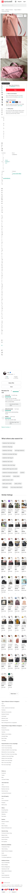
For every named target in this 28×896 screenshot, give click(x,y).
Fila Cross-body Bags (6, 764)
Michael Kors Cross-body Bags (8, 752)
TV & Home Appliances (6, 857)
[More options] (1, 515)
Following (3, 814)
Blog (2, 777)
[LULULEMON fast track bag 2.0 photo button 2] (14, 47)
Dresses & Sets (5, 720)
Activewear (4, 716)
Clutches (3, 732)
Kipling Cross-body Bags (7, 758)
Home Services (5, 791)
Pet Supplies (4, 841)
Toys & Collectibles (6, 862)
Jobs (3, 784)
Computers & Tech (5, 846)
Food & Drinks (4, 839)
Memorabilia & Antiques (7, 871)
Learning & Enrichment (6, 793)
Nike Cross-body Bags (6, 762)
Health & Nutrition (5, 837)
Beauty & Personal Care (7, 827)
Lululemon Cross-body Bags (8, 756)
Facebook (4, 773)
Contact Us (9, 885)
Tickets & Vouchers (6, 877)
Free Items (4, 816)
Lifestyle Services (5, 786)
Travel (3, 873)
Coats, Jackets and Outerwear (8, 707)
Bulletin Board (4, 812)
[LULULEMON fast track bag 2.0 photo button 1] (14, 24)
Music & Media (5, 864)
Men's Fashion (5, 825)
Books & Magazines (6, 866)
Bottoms (3, 705)
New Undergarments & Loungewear (9, 722)
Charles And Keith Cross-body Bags (9, 749)
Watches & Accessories (6, 712)
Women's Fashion (5, 821)
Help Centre (4, 885)
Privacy (13, 886)
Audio (3, 853)
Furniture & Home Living (7, 833)
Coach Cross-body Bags (7, 747)
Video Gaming (4, 848)
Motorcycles (4, 804)
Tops (3, 703)
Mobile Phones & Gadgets (7, 851)
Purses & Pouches (5, 729)
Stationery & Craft (5, 868)
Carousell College (5, 779)
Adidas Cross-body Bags (7, 760)
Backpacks (4, 727)
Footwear (3, 709)
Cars (3, 798)
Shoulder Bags (5, 736)
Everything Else (5, 810)
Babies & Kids (4, 835)
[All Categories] (15, 1)
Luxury (3, 823)
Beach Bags (4, 738)
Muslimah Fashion (5, 714)
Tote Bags (4, 740)
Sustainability (17, 885)
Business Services (5, 788)
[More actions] (25, 16)
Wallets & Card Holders (6, 734)
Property (3, 802)
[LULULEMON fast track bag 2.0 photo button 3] (14, 69)
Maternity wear (5, 718)
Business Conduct (18, 886)
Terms (10, 886)
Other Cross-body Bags (7, 745)
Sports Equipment (5, 875)
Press (13, 885)
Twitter (3, 775)
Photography (4, 855)
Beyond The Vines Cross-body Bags (9, 754)
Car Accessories (5, 800)
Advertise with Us (5, 886)
